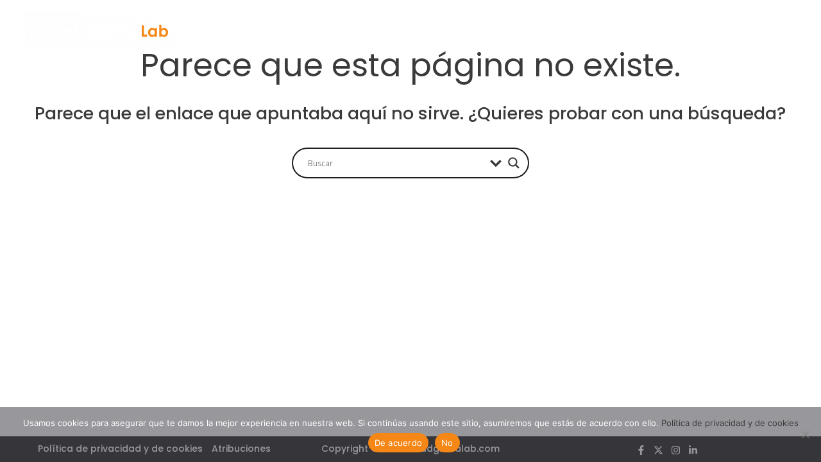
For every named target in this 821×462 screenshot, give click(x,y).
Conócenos (468, 30)
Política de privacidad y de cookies (730, 423)
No (447, 443)
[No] (805, 434)
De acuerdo (399, 443)
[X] (756, 32)
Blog (615, 30)
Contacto (680, 30)
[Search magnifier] (514, 163)
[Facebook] (738, 32)
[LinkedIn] (790, 32)
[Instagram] (773, 32)
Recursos (552, 30)
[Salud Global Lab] (103, 30)
